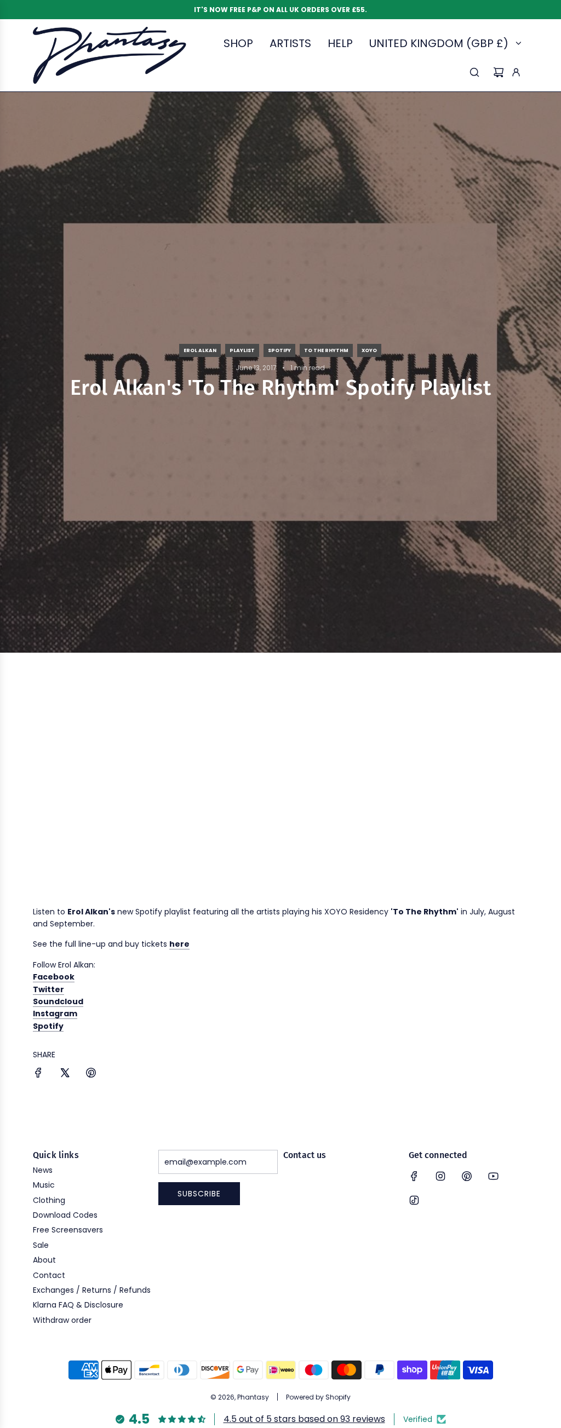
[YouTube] (493, 1176)
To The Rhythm (326, 350)
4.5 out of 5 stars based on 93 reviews (304, 1419)
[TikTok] (414, 1200)
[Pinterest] (467, 1176)
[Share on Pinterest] (91, 1074)
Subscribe (199, 1193)
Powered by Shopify (318, 1397)
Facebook (54, 976)
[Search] (474, 72)
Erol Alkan (200, 350)
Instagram (55, 1013)
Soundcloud (58, 1001)
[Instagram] (440, 1176)
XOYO (369, 350)
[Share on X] (65, 1074)
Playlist (242, 350)
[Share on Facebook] (38, 1074)
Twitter (48, 989)
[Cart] (498, 72)
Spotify (279, 350)
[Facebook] (414, 1176)
